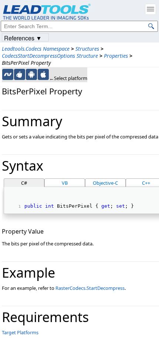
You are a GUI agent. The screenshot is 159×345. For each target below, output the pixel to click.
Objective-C (105, 183)
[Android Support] (31, 74)
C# (24, 183)
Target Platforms (20, 332)
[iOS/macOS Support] (43, 74)
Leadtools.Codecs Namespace (36, 48)
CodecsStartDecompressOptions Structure (50, 55)
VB (65, 183)
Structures (87, 48)
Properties (116, 55)
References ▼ (23, 37)
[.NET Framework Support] (7, 74)
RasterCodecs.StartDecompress (90, 288)
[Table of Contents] (150, 9)
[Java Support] (19, 74)
